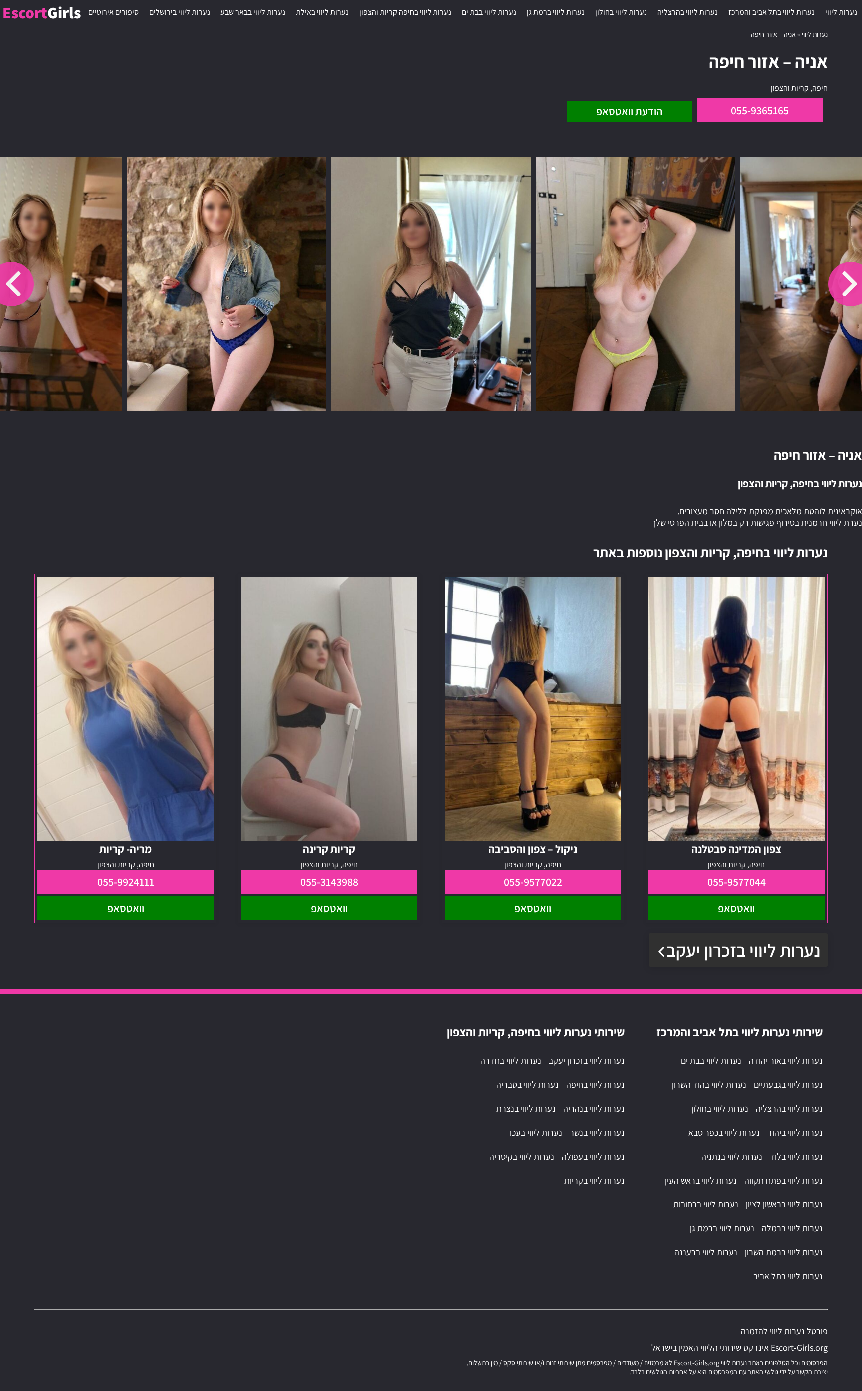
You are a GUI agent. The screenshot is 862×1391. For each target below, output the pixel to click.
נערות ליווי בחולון (621, 12)
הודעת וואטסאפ (629, 111)
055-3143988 (329, 882)
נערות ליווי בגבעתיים (788, 1084)
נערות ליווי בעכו (536, 1132)
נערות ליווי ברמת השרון (784, 1252)
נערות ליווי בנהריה (594, 1108)
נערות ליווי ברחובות (705, 1204)
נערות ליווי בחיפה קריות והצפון (405, 12)
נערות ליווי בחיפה (595, 1084)
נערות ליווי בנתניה (731, 1156)
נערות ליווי (841, 12)
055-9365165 (760, 110)
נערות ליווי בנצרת (526, 1108)
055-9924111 (125, 882)
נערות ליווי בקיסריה (521, 1156)
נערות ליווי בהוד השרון (709, 1084)
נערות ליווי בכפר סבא (724, 1132)
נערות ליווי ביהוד (795, 1132)
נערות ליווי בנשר (597, 1132)
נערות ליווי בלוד (796, 1156)
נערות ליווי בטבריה (527, 1084)
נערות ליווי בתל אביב (788, 1276)
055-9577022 (533, 882)
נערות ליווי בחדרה (510, 1060)
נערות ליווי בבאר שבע (252, 12)
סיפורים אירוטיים (113, 12)
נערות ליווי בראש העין (701, 1180)
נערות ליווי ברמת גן (556, 12)
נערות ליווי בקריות (594, 1180)
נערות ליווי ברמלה (792, 1228)
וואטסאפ (736, 908)
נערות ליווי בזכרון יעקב (743, 950)
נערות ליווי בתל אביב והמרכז (771, 12)
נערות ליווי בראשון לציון (784, 1204)
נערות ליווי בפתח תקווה (783, 1180)
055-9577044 (736, 882)
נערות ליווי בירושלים (179, 12)
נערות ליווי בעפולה (593, 1156)
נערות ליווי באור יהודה (786, 1060)
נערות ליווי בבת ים (489, 12)
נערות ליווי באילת (322, 12)
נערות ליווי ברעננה (705, 1252)
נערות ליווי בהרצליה (687, 12)
